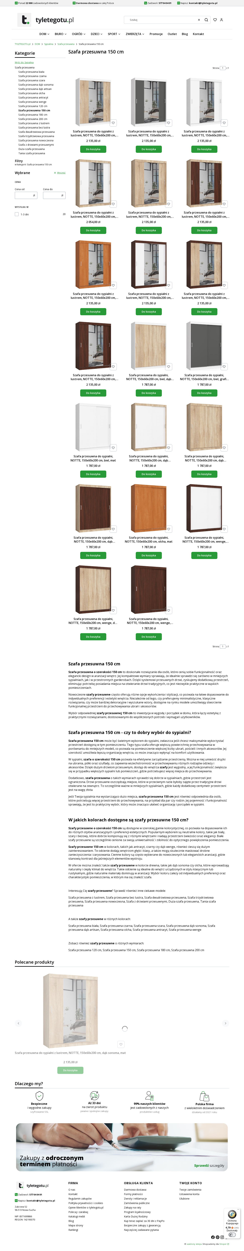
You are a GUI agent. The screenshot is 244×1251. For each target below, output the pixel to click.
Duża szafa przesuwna (31, 149)
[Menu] (238, 1210)
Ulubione (184, 1198)
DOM (37, 44)
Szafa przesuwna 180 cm (32, 114)
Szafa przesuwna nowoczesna (35, 140)
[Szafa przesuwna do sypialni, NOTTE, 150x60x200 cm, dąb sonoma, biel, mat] (149, 427)
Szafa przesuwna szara (31, 80)
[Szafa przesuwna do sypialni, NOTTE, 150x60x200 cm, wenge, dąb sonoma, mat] (93, 590)
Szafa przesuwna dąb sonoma (35, 84)
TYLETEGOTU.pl (23, 44)
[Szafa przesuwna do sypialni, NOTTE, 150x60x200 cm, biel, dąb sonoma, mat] (149, 346)
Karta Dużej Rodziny (136, 1216)
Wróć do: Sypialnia (24, 62)
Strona (216, 68)
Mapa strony (75, 1225)
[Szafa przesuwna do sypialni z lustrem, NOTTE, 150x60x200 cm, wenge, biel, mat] (149, 265)
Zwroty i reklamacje (135, 1198)
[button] (206, 20)
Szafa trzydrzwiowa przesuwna (36, 136)
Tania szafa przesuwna (31, 153)
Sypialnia (48, 44)
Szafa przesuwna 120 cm (32, 106)
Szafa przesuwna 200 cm (32, 119)
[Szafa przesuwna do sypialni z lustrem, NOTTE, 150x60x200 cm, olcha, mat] (93, 265)
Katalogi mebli (76, 1216)
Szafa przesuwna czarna (32, 76)
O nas (71, 1189)
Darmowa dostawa (135, 1189)
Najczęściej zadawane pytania (141, 1230)
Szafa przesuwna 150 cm (119, 950)
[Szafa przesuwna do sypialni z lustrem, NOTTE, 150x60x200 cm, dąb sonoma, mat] (149, 184)
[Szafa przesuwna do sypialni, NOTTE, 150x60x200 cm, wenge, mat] (149, 590)
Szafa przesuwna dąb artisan (35, 89)
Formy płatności (133, 1194)
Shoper (223, 1244)
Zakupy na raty (132, 1207)
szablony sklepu (194, 1244)
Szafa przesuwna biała (31, 71)
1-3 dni (25, 214)
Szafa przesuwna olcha (31, 93)
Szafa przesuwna (66, 44)
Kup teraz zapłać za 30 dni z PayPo (144, 1221)
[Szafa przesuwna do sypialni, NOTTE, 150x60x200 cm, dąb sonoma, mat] (204, 427)
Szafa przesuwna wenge (32, 101)
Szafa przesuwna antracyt (33, 97)
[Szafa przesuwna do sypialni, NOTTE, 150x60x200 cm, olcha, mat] (149, 508)
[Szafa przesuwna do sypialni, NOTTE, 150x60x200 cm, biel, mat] (93, 427)
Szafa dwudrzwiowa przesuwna (36, 131)
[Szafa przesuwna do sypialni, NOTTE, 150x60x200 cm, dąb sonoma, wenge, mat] (93, 508)
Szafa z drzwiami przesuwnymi (36, 144)
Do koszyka (93, 149)
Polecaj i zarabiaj (78, 1212)
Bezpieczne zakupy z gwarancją (142, 1225)
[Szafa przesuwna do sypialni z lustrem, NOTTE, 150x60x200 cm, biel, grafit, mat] (149, 102)
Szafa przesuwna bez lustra (34, 127)
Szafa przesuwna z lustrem (33, 123)
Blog (71, 1221)
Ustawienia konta (189, 1194)
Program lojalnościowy (137, 1212)
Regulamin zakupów (80, 1198)
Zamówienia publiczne (137, 1203)
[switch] (232, 1235)
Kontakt (73, 1194)
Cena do (48, 189)
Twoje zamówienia (190, 1189)
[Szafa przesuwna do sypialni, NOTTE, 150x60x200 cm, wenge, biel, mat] (204, 508)
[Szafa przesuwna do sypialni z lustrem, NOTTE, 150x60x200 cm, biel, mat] (204, 102)
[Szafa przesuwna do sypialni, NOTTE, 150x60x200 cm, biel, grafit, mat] (204, 346)
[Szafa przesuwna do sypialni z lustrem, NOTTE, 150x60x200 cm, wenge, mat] (93, 346)
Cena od (19, 189)
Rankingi (73, 1230)
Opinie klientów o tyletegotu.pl (85, 1207)
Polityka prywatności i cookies (85, 1203)
